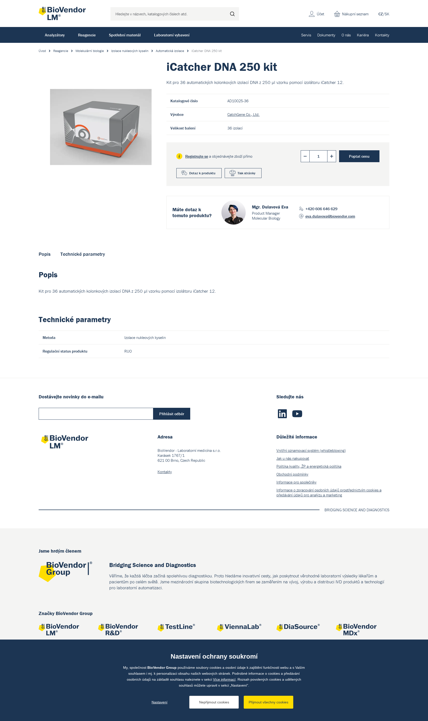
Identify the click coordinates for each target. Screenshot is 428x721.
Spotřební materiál (125, 34)
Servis (306, 35)
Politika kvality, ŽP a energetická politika (308, 466)
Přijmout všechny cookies (268, 702)
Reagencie (87, 34)
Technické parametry (82, 254)
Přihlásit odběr (171, 413)
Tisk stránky (246, 173)
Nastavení (159, 702)
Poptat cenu (359, 156)
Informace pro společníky (296, 482)
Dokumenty (326, 35)
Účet (320, 13)
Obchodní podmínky (292, 474)
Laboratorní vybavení (171, 34)
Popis (45, 254)
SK (387, 13)
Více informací (224, 679)
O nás (346, 35)
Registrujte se (196, 156)
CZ (380, 13)
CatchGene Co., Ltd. (243, 114)
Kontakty (382, 35)
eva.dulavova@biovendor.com (330, 216)
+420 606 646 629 (321, 208)
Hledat (232, 14)
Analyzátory (55, 34)
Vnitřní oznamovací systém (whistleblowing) (311, 450)
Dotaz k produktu (202, 173)
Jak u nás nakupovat (292, 458)
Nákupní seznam (355, 13)
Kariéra (363, 35)
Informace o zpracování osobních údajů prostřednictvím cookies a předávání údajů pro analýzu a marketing (328, 492)
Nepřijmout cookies (214, 702)
